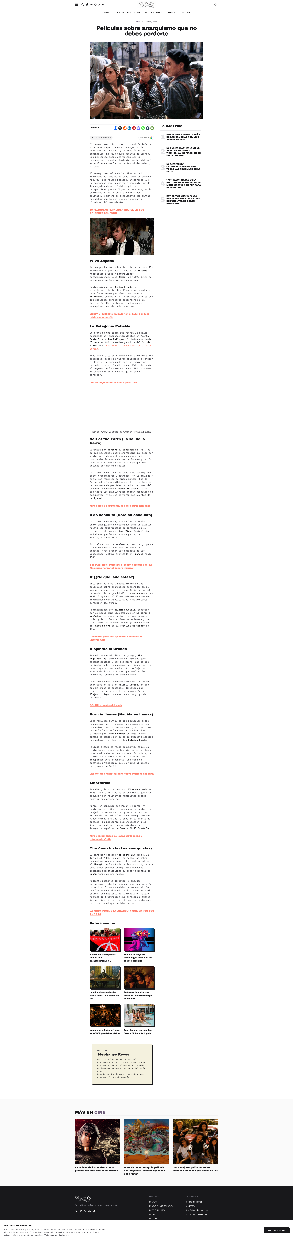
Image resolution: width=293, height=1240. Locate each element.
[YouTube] (89, 1211)
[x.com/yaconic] (99, 4)
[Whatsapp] (143, 128)
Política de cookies (197, 1210)
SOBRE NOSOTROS (194, 1202)
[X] (120, 128)
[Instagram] (95, 4)
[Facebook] (91, 4)
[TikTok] (87, 4)
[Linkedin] (129, 128)
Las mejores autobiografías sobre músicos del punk (122, 773)
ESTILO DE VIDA (152, 12)
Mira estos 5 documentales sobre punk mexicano (120, 506)
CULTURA (106, 12)
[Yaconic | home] (109, 1199)
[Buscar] (82, 4)
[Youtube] (103, 4)
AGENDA (171, 12)
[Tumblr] (147, 128)
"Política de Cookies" (56, 1235)
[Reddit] (125, 128)
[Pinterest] (134, 128)
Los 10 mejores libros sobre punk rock (113, 382)
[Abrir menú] (77, 4)
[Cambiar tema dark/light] (215, 4)
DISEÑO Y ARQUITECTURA (128, 12)
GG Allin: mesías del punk (106, 705)
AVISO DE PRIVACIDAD (197, 1214)
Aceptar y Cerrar (276, 1230)
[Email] (152, 128)
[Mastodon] (138, 128)
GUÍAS (152, 1214)
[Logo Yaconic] (146, 4)
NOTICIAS (186, 12)
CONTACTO (190, 1206)
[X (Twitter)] (85, 1211)
